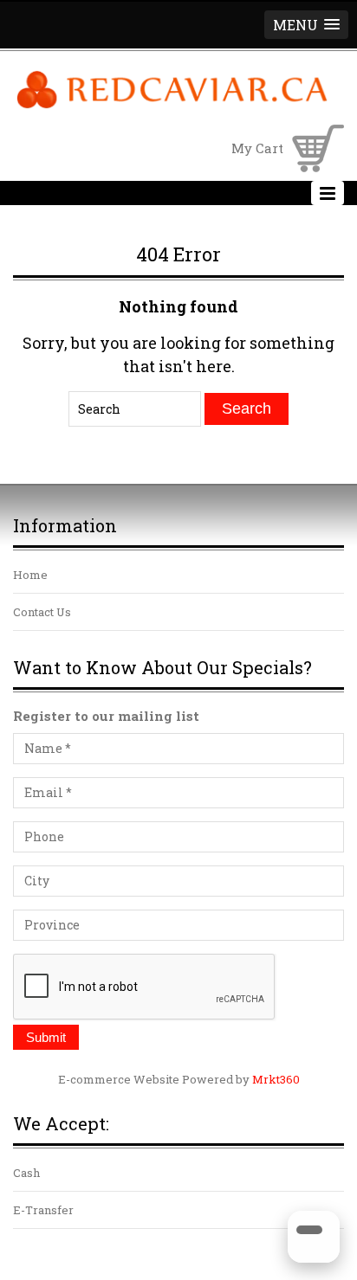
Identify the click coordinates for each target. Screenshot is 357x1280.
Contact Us (42, 612)
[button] (306, 24)
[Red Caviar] (172, 105)
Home (30, 574)
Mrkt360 (276, 1079)
